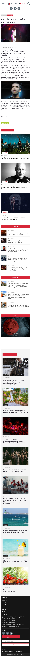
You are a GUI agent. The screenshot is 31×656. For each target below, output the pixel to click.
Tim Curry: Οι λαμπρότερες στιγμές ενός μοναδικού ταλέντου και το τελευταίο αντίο (18, 250)
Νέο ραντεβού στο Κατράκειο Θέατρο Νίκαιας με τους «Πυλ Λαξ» (18, 233)
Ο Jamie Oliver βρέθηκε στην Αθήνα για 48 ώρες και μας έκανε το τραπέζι (18, 305)
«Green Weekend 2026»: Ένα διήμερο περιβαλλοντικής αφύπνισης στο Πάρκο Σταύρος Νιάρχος (18, 259)
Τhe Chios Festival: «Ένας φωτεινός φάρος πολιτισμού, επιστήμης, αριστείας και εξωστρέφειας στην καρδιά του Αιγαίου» (18, 286)
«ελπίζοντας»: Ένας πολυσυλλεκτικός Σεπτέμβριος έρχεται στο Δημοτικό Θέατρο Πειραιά (18, 269)
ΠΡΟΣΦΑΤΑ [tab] (15, 227)
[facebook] (11, 8)
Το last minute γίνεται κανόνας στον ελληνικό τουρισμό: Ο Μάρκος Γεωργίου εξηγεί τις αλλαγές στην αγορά (18, 296)
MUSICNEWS (5, 123)
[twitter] (19, 8)
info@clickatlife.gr (9, 622)
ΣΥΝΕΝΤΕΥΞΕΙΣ (15, 277)
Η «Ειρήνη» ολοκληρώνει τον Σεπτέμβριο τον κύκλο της (16, 241)
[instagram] (15, 8)
